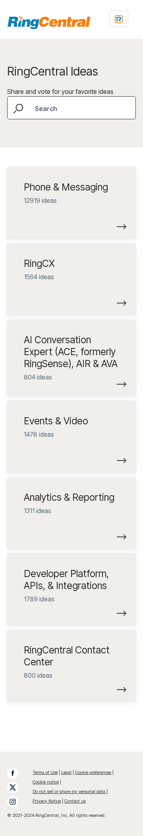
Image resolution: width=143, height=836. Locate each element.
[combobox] (71, 108)
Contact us (75, 801)
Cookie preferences (93, 772)
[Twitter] (16, 787)
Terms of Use (45, 772)
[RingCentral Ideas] (49, 22)
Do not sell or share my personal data (69, 791)
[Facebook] (16, 773)
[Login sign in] (118, 19)
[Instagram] (16, 801)
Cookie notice (46, 782)
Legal (66, 772)
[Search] (19, 107)
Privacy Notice (47, 801)
